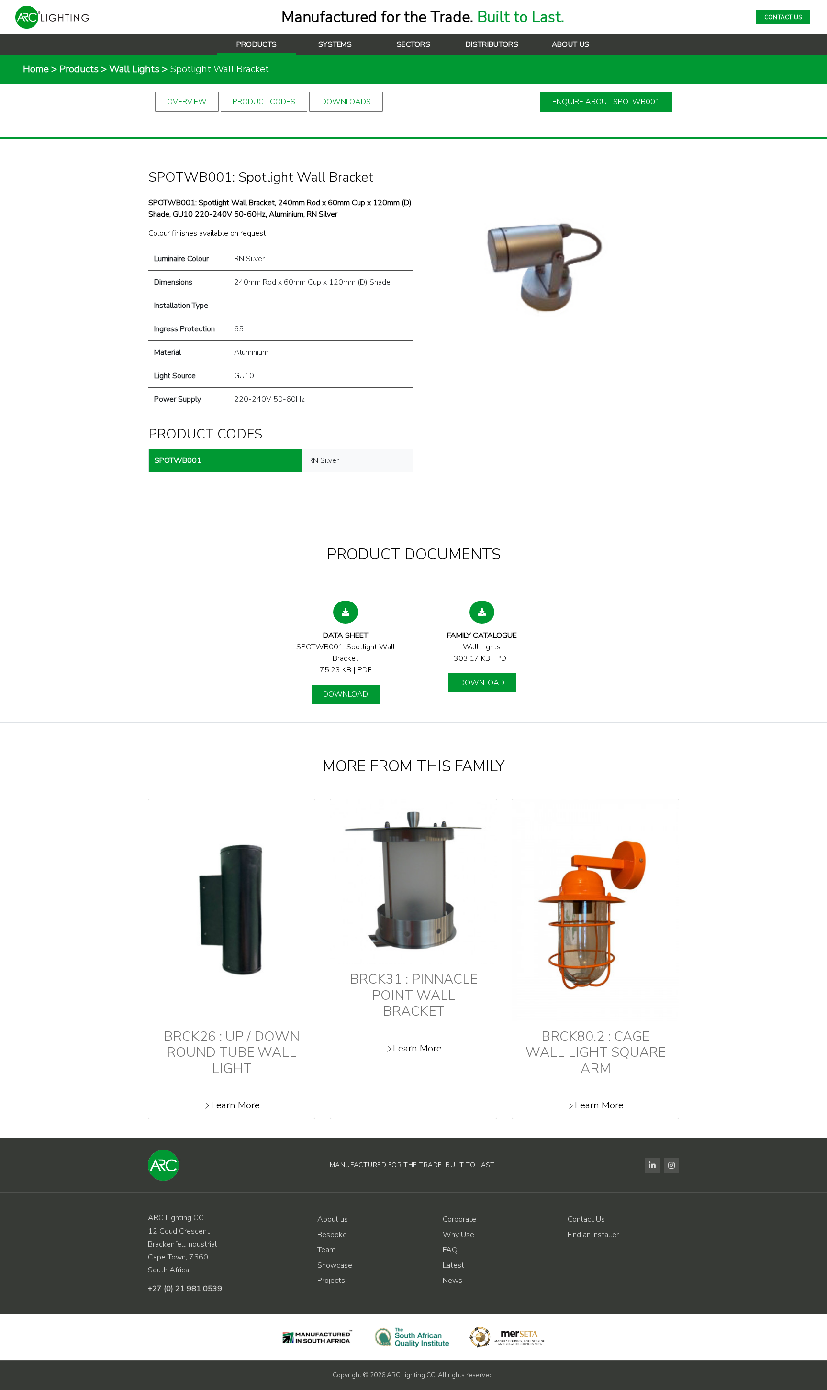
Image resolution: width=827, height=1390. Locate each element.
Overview (187, 102)
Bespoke (332, 1234)
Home (36, 69)
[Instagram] (671, 1165)
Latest (453, 1265)
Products (256, 44)
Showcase (334, 1265)
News (452, 1280)
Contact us (783, 17)
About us (332, 1219)
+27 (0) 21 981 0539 (185, 1288)
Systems (335, 44)
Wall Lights (134, 69)
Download (345, 694)
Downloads (346, 102)
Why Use (458, 1234)
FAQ (450, 1250)
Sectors (413, 44)
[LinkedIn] (652, 1165)
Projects (331, 1280)
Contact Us (586, 1219)
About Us (570, 44)
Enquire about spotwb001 (606, 102)
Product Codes (264, 102)
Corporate (459, 1219)
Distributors (492, 44)
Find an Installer (593, 1234)
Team (326, 1250)
